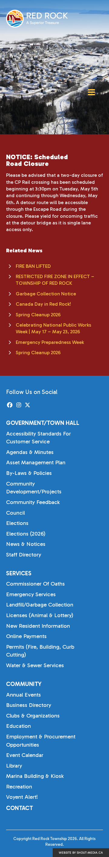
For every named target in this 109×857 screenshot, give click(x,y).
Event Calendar (24, 755)
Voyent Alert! (22, 797)
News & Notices (25, 544)
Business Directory (28, 705)
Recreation (19, 786)
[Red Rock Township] (37, 19)
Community (23, 684)
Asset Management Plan (35, 462)
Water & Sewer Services (35, 665)
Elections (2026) (25, 533)
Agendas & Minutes (30, 452)
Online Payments (26, 636)
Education (18, 726)
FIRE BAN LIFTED (33, 266)
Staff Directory (23, 554)
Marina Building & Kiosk (35, 776)
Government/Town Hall (42, 422)
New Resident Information (38, 626)
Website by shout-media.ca (81, 853)
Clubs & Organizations (33, 715)
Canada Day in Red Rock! (43, 304)
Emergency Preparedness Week (50, 342)
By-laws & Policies (29, 473)
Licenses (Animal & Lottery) (39, 615)
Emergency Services (31, 594)
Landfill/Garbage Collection (39, 604)
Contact (19, 808)
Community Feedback (33, 502)
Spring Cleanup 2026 (38, 315)
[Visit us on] (9, 405)
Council (15, 512)
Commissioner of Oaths (35, 583)
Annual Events (23, 694)
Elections (17, 523)
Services (18, 573)
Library (14, 765)
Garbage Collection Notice (46, 294)
